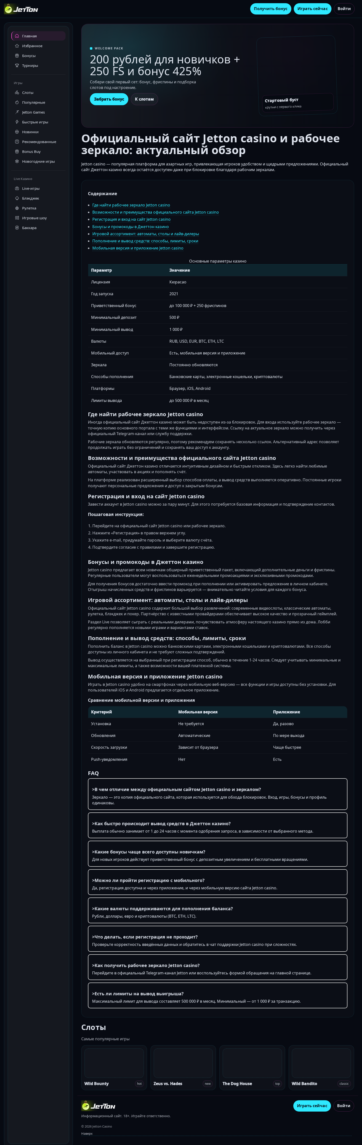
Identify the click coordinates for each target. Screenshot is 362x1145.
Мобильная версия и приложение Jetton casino (137, 248)
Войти (344, 8)
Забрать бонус (109, 99)
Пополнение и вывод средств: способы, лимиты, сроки (145, 241)
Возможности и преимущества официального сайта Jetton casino (155, 212)
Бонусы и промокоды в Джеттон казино (130, 226)
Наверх (87, 1133)
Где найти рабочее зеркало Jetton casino (131, 205)
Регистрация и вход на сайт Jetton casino (131, 219)
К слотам (144, 99)
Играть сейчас (312, 8)
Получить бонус (270, 8)
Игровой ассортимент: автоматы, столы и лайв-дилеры (145, 233)
